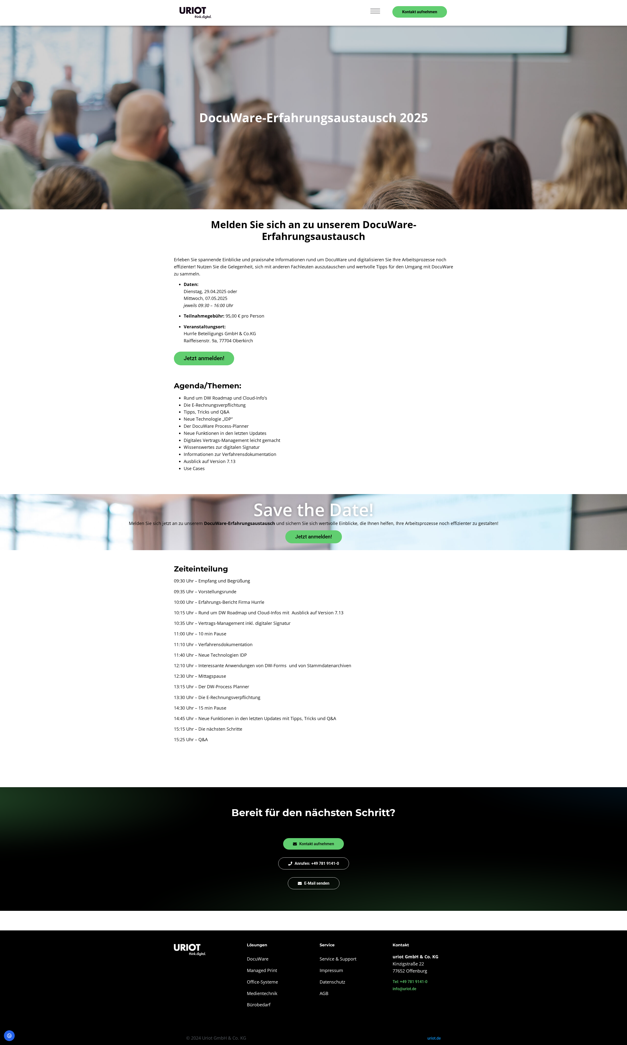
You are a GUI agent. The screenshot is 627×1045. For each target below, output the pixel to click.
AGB (324, 993)
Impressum (331, 970)
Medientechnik (262, 993)
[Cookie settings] (9, 1035)
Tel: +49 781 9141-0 (410, 981)
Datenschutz (332, 982)
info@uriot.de (404, 988)
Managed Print (262, 970)
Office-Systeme (262, 982)
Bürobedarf (258, 1005)
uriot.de (434, 1038)
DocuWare (257, 959)
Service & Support (338, 959)
